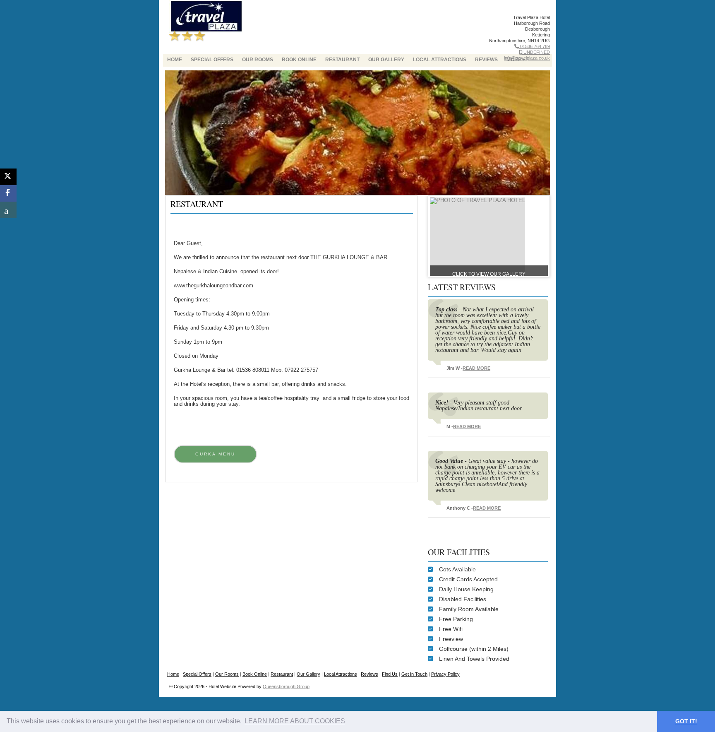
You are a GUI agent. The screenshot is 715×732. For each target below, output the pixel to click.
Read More (476, 368)
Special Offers (212, 60)
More (513, 60)
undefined (536, 52)
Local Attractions (439, 60)
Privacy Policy (445, 674)
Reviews (369, 674)
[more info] (477, 200)
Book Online (299, 60)
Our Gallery (386, 60)
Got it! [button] (686, 721)
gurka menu (215, 454)
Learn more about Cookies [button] (295, 721)
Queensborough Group (286, 686)
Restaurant (342, 60)
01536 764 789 (534, 46)
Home (174, 60)
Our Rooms (257, 60)
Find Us (390, 674)
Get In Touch (414, 674)
